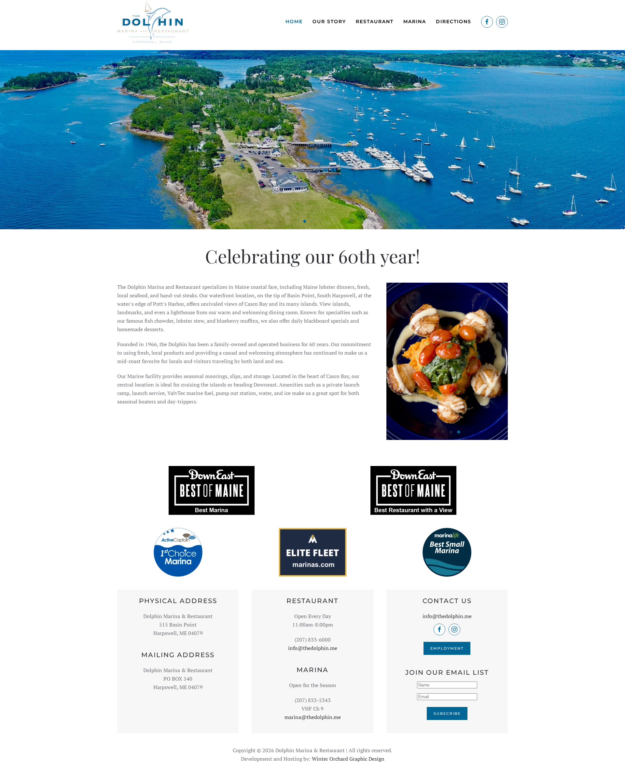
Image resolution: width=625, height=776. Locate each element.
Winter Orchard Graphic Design (348, 758)
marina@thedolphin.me (313, 717)
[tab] (304, 221)
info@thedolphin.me (312, 648)
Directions (453, 21)
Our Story (329, 21)
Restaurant (375, 21)
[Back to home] (152, 21)
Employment (447, 648)
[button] (398, 361)
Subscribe (447, 713)
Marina (414, 21)
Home (294, 21)
